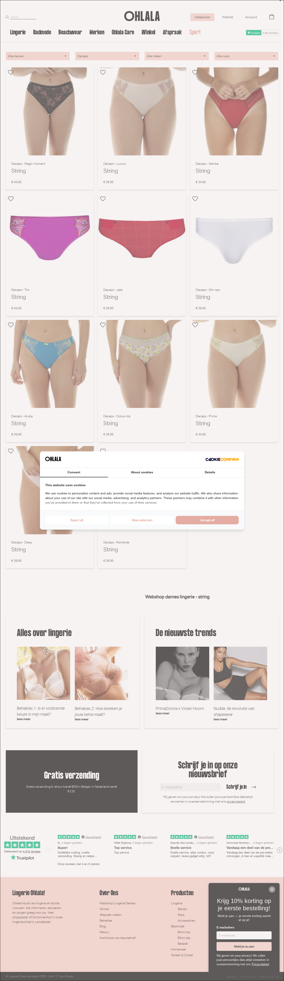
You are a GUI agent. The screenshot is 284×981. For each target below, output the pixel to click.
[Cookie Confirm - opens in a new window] (222, 460)
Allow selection (142, 520)
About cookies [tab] (142, 472)
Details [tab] (210, 472)
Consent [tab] (73, 472)
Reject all (76, 520)
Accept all (207, 520)
